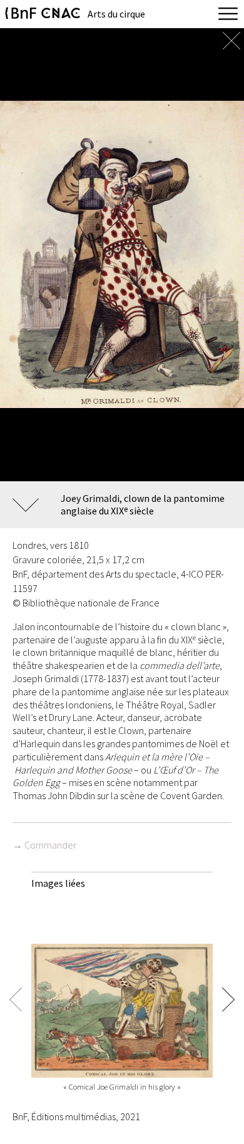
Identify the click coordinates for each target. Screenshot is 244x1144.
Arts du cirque (116, 14)
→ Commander (44, 845)
